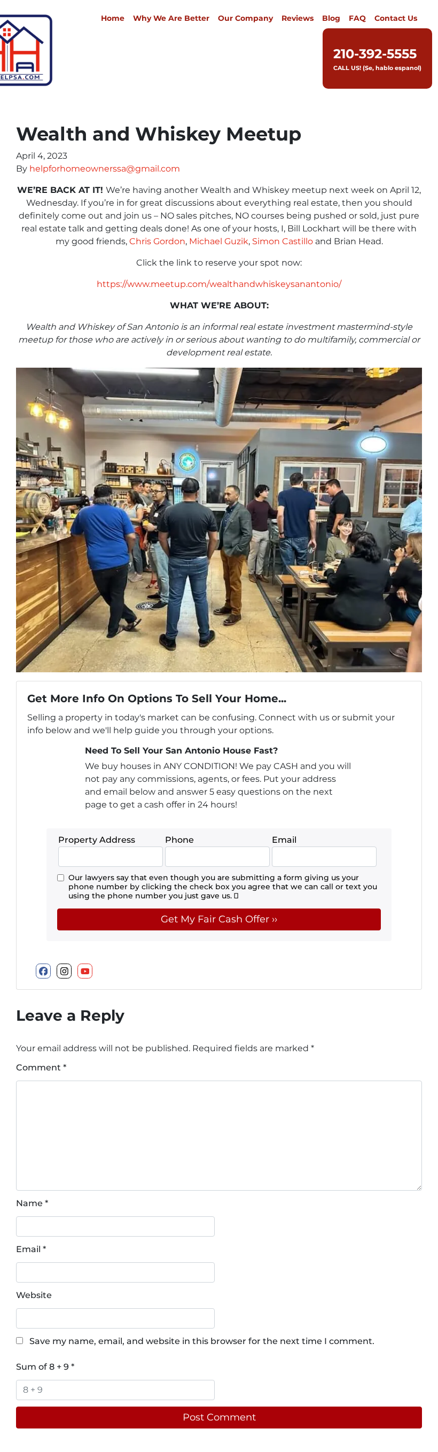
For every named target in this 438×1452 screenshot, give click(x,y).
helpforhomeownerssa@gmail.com (104, 169)
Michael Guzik (218, 241)
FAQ (357, 18)
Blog (331, 18)
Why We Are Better (171, 18)
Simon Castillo (282, 241)
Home (112, 18)
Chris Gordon (157, 241)
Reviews (297, 18)
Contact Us (395, 18)
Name (32, 1203)
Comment (41, 1067)
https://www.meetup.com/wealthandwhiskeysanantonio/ (219, 284)
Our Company (245, 18)
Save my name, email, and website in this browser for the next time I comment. (201, 1341)
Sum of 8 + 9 (45, 1367)
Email (31, 1249)
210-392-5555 (375, 53)
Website (34, 1295)
